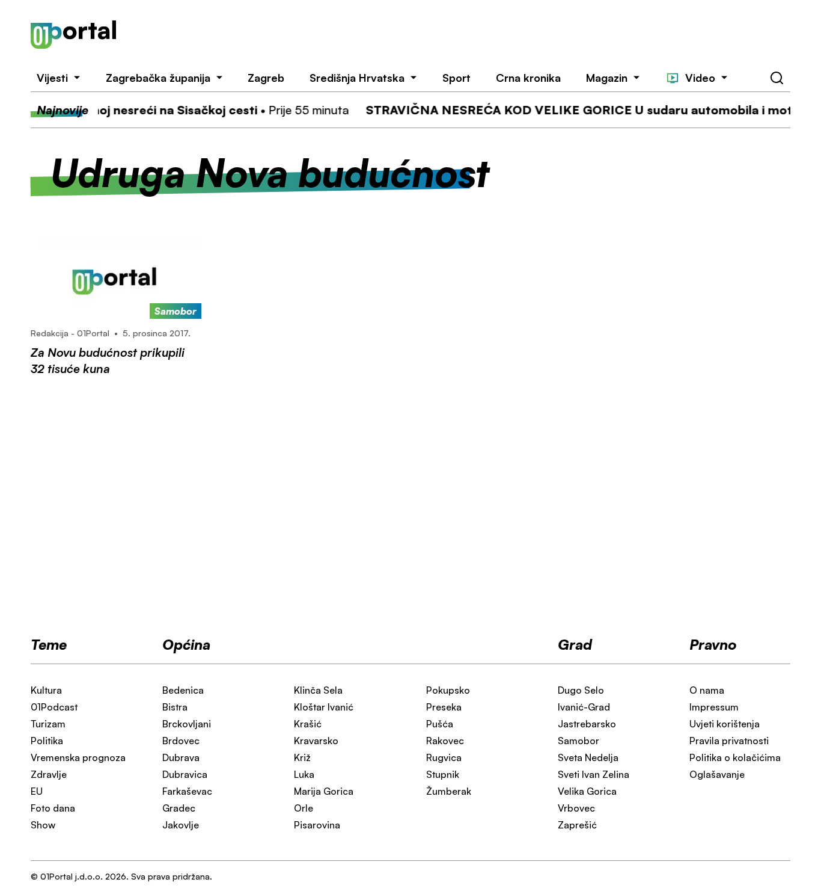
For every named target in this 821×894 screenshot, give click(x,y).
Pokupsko (448, 690)
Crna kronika (528, 77)
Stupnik (442, 774)
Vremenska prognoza (78, 757)
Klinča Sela (318, 690)
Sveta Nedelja (588, 757)
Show (43, 825)
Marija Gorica (323, 791)
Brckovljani (186, 724)
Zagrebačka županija (158, 77)
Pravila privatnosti (729, 741)
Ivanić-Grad (584, 707)
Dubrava (181, 757)
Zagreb (266, 77)
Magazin (606, 77)
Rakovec (445, 741)
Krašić (308, 724)
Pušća (439, 724)
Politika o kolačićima (735, 757)
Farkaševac (187, 791)
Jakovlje (180, 825)
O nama (706, 690)
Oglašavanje (717, 774)
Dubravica (184, 774)
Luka (304, 774)
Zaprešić (577, 825)
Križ (302, 757)
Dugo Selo (581, 690)
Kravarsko (316, 741)
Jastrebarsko (587, 724)
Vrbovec (576, 808)
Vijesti (52, 77)
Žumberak (448, 791)
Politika (47, 741)
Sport (456, 77)
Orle (303, 808)
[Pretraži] (777, 78)
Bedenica (183, 690)
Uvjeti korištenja (724, 724)
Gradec (178, 808)
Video (700, 77)
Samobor (578, 741)
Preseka (444, 707)
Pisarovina (317, 825)
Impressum (714, 707)
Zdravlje (49, 774)
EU (37, 791)
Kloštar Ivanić (323, 707)
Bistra (175, 707)
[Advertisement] (468, 35)
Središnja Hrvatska (357, 77)
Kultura (46, 690)
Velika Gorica (587, 791)
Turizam (48, 724)
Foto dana (53, 808)
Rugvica (444, 757)
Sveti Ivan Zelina (593, 774)
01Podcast (54, 707)
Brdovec (181, 741)
